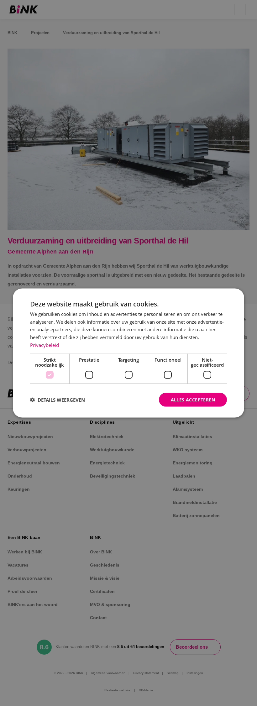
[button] (57, 399)
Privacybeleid (44, 345)
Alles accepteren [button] (193, 399)
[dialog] (128, 353)
